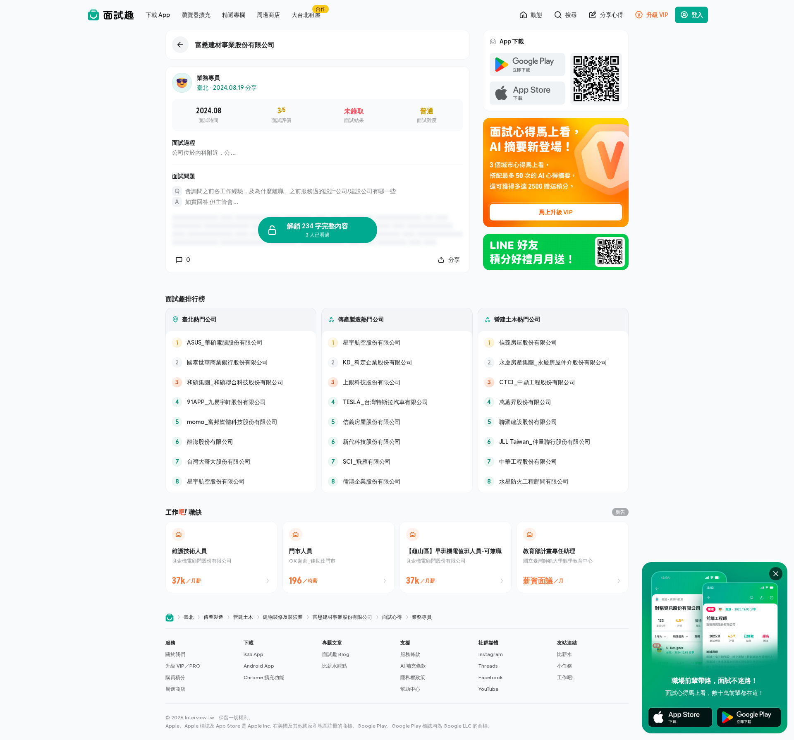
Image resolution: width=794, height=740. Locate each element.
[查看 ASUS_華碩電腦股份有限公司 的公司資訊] (241, 342)
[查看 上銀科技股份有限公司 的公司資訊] (397, 382)
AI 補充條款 (413, 666)
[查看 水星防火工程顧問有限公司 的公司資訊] (553, 481)
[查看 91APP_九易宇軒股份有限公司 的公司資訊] (241, 402)
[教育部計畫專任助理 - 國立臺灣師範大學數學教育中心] (573, 557)
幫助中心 (410, 689)
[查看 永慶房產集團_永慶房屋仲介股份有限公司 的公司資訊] (553, 362)
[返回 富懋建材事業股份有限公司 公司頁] (317, 45)
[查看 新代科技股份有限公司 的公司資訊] (397, 442)
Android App (259, 666)
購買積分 (175, 677)
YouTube (488, 689)
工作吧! (565, 677)
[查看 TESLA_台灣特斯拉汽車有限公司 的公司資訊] (397, 402)
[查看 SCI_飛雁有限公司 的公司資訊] (397, 462)
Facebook (490, 677)
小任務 (564, 666)
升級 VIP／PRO (183, 666)
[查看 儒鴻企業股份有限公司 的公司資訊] (397, 481)
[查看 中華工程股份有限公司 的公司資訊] (553, 462)
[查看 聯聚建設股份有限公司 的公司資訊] (553, 422)
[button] (201, 666)
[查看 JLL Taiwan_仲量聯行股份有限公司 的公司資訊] (553, 442)
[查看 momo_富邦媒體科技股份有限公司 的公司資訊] (241, 422)
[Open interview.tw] (169, 617)
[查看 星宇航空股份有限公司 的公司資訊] (241, 481)
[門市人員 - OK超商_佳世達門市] (338, 557)
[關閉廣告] (775, 573)
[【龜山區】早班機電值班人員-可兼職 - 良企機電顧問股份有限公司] (455, 557)
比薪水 (564, 654)
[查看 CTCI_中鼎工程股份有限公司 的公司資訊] (553, 382)
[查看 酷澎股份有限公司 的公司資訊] (241, 442)
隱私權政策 (412, 677)
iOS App (253, 654)
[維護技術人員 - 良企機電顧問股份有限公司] (221, 557)
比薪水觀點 (334, 666)
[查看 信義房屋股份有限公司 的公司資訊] (397, 422)
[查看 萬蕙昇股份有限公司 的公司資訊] (553, 402)
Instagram (490, 654)
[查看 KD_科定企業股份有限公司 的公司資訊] (397, 362)
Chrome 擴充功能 (264, 677)
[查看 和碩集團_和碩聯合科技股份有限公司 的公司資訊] (241, 382)
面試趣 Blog (335, 654)
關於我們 (175, 654)
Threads (488, 666)
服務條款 (410, 654)
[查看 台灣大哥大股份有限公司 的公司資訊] (241, 462)
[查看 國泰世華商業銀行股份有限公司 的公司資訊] (241, 362)
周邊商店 (175, 689)
